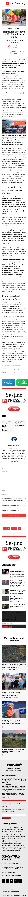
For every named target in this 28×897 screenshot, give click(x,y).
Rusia (18, 416)
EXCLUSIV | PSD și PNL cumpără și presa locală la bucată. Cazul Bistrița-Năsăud (14, 93)
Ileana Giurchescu (8, 727)
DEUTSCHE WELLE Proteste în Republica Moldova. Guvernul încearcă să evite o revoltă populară (13, 694)
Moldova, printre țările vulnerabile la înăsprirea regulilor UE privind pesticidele (13, 751)
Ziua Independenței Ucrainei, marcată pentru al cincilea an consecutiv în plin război (18, 591)
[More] (23, 528)
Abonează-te (5, 626)
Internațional (5, 797)
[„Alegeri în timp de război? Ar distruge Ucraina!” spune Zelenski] (5, 606)
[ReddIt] (19, 528)
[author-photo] (3, 670)
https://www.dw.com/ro (14, 448)
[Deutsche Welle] (14, 439)
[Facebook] (5, 528)
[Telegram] (11, 881)
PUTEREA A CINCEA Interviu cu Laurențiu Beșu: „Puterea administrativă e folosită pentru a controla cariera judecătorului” (18, 583)
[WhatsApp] (12, 528)
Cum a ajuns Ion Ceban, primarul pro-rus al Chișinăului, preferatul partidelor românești (6, 426)
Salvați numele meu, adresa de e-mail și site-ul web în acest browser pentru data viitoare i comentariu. (14, 500)
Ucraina (23, 416)
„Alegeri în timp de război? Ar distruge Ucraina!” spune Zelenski (18, 606)
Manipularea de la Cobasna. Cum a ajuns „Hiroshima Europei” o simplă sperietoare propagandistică (18, 599)
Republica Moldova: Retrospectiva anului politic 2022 (20, 424)
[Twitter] (8, 528)
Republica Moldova (14, 28)
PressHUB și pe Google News (15, 369)
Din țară (4, 784)
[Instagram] (7, 881)
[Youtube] (20, 881)
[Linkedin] (15, 528)
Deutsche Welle (18, 40)
